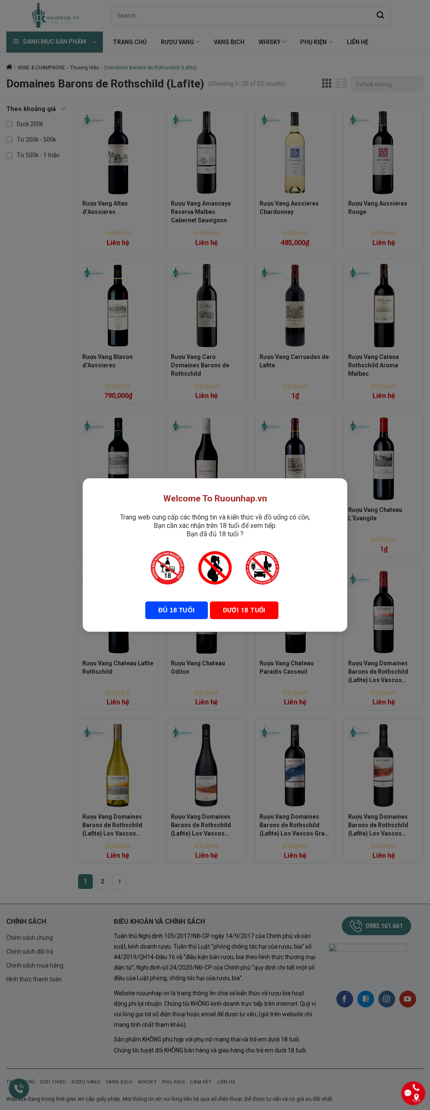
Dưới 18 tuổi (244, 610)
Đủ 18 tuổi (176, 610)
